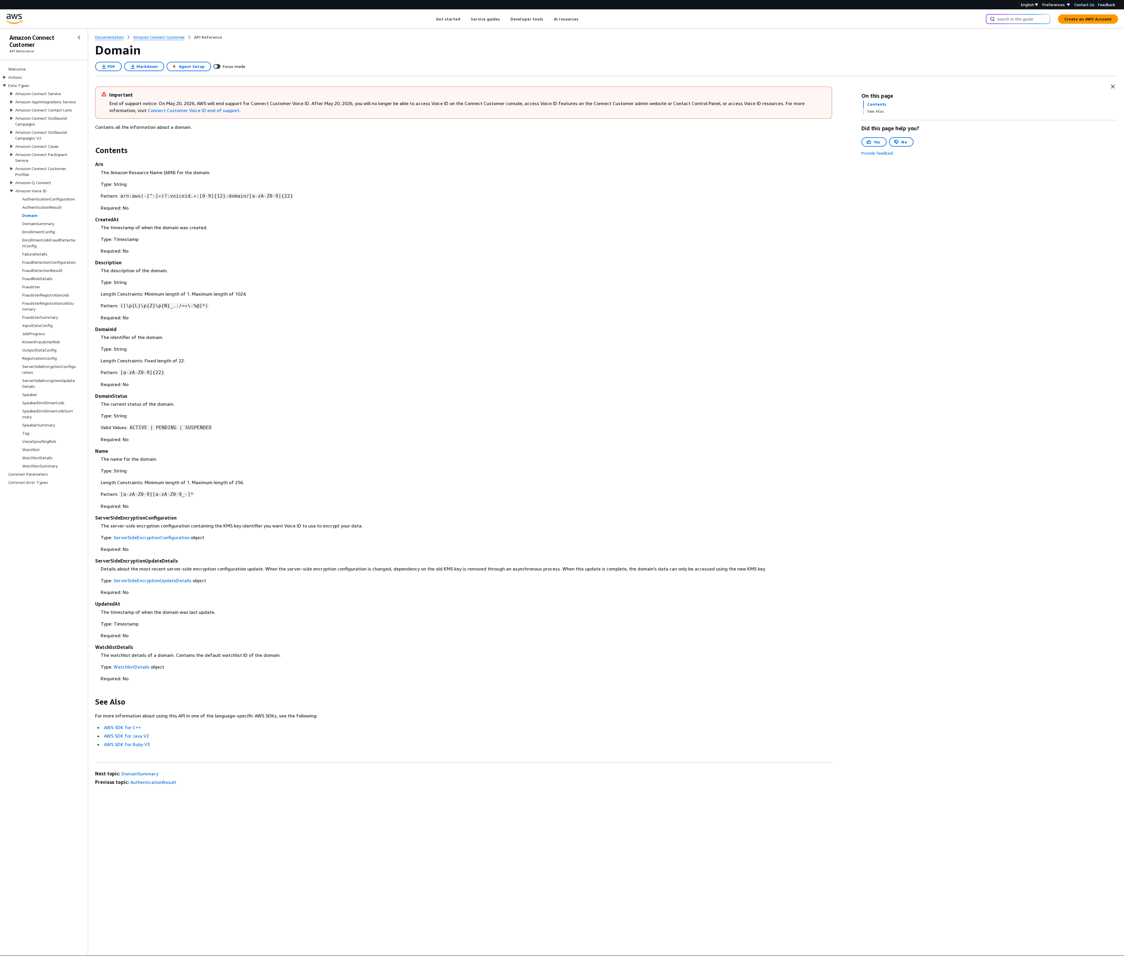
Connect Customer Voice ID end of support (193, 110)
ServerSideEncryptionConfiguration (152, 537)
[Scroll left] (431, 19)
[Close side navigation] (79, 37)
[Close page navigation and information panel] (1113, 86)
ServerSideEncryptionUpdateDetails (152, 580)
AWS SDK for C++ (122, 727)
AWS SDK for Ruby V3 (127, 744)
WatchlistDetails (132, 667)
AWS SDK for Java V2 (126, 736)
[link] (208, 37)
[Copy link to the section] (90, 150)
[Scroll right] (583, 19)
